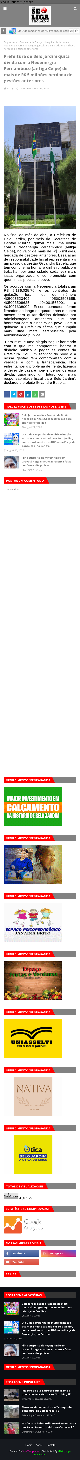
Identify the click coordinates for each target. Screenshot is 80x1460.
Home (28, 1445)
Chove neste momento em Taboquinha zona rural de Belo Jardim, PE (47, 1409)
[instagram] (58, 1253)
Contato (51, 1445)
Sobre (39, 1445)
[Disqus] (40, 628)
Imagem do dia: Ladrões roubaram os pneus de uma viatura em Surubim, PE (46, 1392)
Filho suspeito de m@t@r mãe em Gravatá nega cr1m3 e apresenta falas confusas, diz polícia (46, 461)
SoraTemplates (30, 1451)
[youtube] (21, 1262)
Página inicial (11, 42)
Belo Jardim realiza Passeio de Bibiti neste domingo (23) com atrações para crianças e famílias (47, 418)
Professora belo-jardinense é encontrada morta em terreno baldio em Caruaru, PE (49, 1425)
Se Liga (10, 88)
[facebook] (21, 1253)
